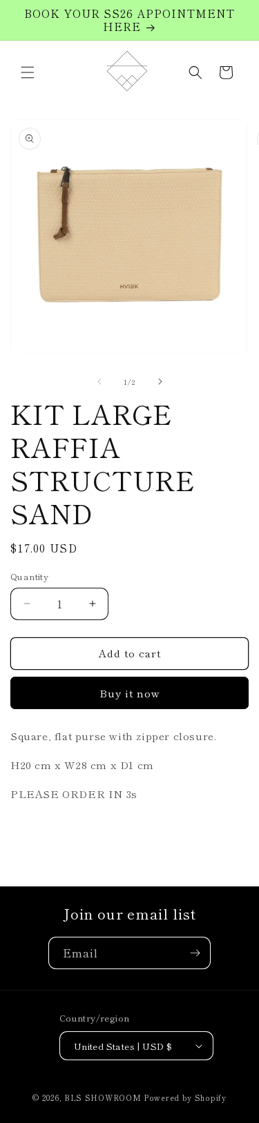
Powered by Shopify (185, 1097)
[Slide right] (160, 381)
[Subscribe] (195, 953)
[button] (27, 72)
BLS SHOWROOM (102, 1097)
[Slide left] (99, 381)
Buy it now (129, 693)
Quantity (29, 576)
